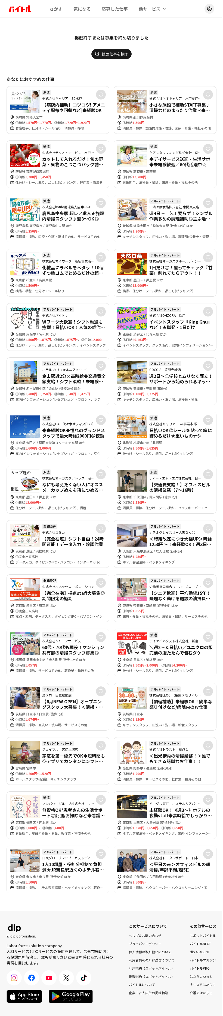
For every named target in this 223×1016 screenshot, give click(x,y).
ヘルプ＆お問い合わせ (145, 935)
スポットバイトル (203, 935)
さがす (56, 8)
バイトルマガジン (203, 960)
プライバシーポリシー (145, 943)
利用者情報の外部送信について (152, 960)
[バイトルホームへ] (20, 8)
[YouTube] (49, 977)
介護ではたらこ (201, 992)
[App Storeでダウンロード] (24, 996)
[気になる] (101, 95)
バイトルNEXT (200, 943)
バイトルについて (142, 984)
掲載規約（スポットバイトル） (152, 976)
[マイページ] (209, 9)
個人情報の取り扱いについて (150, 951)
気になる (82, 8)
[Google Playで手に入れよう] (71, 996)
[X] (66, 977)
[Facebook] (31, 977)
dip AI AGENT (200, 951)
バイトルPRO (200, 968)
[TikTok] (83, 977)
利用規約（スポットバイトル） (152, 968)
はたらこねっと (201, 976)
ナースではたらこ (203, 984)
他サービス (149, 8)
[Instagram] (14, 977)
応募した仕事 (115, 8)
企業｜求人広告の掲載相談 (148, 992)
